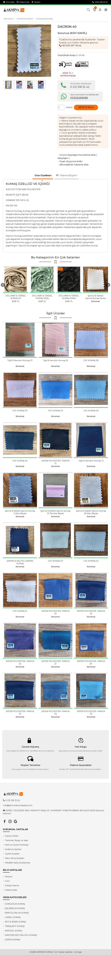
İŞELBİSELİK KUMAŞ (15, 908)
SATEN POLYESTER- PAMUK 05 (55, 712)
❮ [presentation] (3, 285)
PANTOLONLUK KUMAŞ (17, 913)
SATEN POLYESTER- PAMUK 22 (20, 662)
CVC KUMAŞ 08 (91, 360)
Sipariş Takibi (11, 836)
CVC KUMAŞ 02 (91, 561)
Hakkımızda (23, 2)
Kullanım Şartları (13, 849)
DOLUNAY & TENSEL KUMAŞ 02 (15, 297)
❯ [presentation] (108, 285)
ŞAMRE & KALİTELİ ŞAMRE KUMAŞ (20, 562)
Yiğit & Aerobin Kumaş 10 (19, 360)
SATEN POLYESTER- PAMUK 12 (55, 462)
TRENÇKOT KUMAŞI (15, 926)
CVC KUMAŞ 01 (20, 611)
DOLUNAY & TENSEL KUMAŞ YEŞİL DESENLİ (42, 298)
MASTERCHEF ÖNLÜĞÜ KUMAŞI (21, 935)
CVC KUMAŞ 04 (19, 461)
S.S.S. (7, 881)
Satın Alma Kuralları (14, 858)
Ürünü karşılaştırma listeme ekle (77, 155)
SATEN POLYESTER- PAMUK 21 (55, 662)
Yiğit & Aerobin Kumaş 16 (55, 360)
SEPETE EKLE (86, 107)
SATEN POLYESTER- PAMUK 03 (91, 712)
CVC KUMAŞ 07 (19, 410)
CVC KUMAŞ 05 (55, 410)
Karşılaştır (63, 158)
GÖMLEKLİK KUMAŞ (44, 19)
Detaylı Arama (12, 885)
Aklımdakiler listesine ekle (73, 164)
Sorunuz (63, 33)
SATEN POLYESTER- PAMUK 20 (91, 662)
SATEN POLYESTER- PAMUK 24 (55, 612)
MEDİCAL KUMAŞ (13, 930)
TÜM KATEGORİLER (25, 19)
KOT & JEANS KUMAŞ (15, 922)
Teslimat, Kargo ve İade (16, 840)
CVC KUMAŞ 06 (91, 410)
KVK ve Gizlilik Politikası (17, 845)
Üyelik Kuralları (12, 854)
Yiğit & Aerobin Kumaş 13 (91, 461)
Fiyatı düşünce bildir (70, 161)
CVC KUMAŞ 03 (55, 561)
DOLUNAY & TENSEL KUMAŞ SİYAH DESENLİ (69, 298)
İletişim (36, 2)
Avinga (78, 952)
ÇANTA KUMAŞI (12, 939)
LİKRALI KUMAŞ (13, 917)
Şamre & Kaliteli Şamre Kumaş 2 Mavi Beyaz (20, 512)
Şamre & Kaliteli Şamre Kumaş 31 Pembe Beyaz (55, 512)
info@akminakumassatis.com (17, 805)
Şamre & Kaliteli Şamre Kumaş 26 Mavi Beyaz (91, 512)
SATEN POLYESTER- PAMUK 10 (20, 712)
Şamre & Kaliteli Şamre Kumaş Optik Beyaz (95, 298)
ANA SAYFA (9, 19)
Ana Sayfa (9, 2)
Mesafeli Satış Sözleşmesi (17, 862)
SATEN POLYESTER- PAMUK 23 (91, 612)
